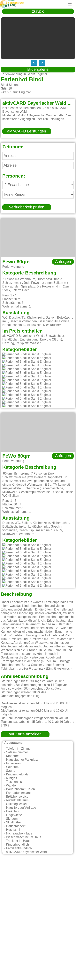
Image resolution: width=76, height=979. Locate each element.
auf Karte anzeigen (25, 734)
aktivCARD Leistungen (26, 131)
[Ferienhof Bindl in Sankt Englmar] (26, 354)
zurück (38, 11)
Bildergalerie (38, 69)
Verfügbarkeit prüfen (26, 207)
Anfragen (63, 262)
